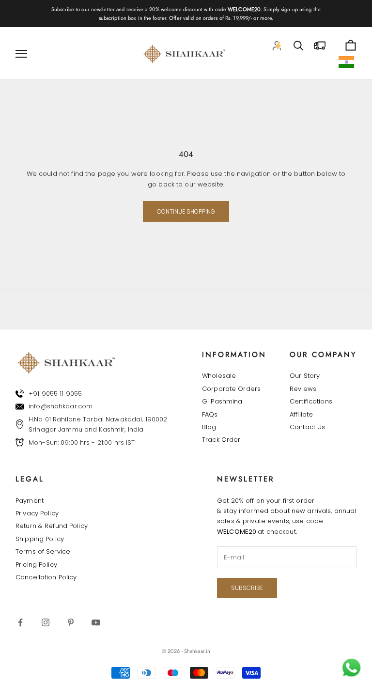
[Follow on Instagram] (45, 622)
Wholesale (219, 375)
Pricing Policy (36, 564)
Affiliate (301, 414)
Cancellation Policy (46, 577)
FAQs (210, 414)
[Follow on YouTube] (96, 622)
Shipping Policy (40, 538)
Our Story (305, 375)
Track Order (221, 439)
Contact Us (307, 427)
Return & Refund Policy (52, 525)
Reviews (303, 388)
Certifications (311, 401)
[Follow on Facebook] (20, 622)
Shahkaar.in (197, 651)
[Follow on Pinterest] (71, 622)
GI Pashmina (222, 401)
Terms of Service (43, 551)
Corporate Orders (231, 388)
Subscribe (247, 588)
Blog (209, 427)
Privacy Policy (37, 513)
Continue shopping (186, 211)
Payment (30, 500)
